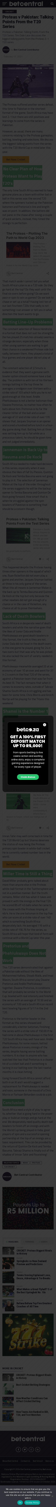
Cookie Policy (32, 1502)
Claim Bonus (28, 776)
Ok (20, 1502)
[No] (52, 1496)
